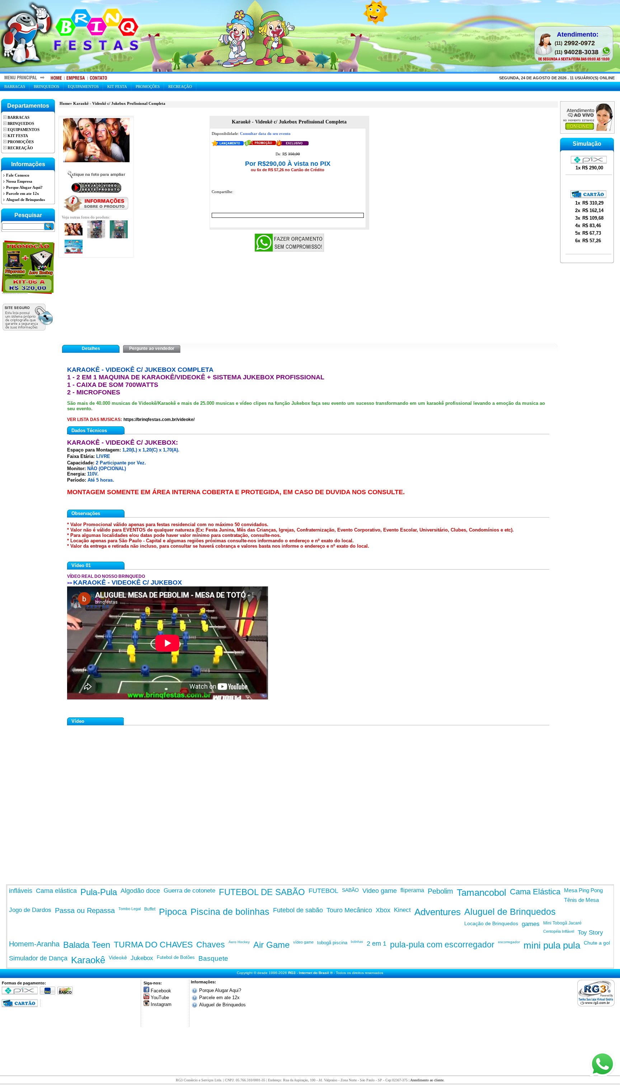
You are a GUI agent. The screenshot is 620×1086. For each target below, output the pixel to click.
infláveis (20, 890)
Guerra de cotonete (189, 890)
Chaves (210, 944)
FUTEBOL (323, 890)
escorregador (509, 942)
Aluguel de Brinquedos (510, 912)
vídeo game (303, 942)
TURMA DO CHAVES (153, 944)
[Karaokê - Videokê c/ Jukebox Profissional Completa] (96, 140)
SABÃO (350, 890)
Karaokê (88, 960)
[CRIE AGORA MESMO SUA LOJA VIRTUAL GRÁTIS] (597, 993)
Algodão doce (140, 890)
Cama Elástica (535, 891)
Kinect (402, 910)
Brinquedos (46, 86)
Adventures (437, 912)
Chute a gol (597, 943)
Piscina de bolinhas (230, 912)
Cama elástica (56, 890)
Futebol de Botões (176, 957)
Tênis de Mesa (581, 900)
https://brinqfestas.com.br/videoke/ (158, 419)
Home (65, 103)
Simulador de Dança (38, 958)
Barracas (14, 86)
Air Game (271, 945)
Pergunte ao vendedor (151, 348)
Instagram (161, 1004)
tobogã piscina (332, 942)
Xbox (383, 910)
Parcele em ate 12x (219, 997)
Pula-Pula (98, 892)
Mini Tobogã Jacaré (562, 923)
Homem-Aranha (34, 944)
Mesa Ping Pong (583, 890)
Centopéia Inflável (558, 931)
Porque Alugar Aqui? (220, 990)
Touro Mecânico (349, 910)
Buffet (149, 909)
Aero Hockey (239, 942)
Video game (379, 890)
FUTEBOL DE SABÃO (262, 892)
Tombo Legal (129, 909)
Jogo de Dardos (30, 910)
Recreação (180, 86)
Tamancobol (481, 892)
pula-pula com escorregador (442, 944)
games (531, 924)
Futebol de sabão (298, 910)
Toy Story (590, 932)
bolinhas (357, 942)
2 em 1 (376, 943)
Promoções (148, 86)
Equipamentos (83, 86)
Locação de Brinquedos (491, 923)
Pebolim (440, 891)
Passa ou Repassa (85, 910)
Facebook (161, 990)
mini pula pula (551, 945)
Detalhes (91, 348)
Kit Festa (117, 86)
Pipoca (173, 912)
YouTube (160, 997)
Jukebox (142, 958)
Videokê (118, 957)
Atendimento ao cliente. (427, 1080)
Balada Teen (86, 945)
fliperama (412, 890)
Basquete (213, 958)
